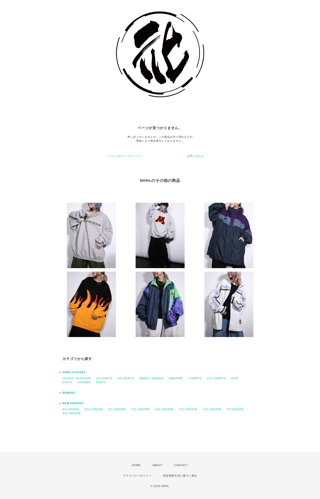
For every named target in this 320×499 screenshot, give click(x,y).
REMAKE (68, 392)
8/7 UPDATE (117, 409)
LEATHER (84, 382)
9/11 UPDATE (71, 413)
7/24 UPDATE (164, 409)
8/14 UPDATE (94, 409)
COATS (67, 382)
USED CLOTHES (74, 372)
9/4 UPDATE (70, 409)
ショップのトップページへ (125, 156)
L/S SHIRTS (104, 378)
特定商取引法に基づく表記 (180, 475)
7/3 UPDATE (235, 409)
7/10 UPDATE (212, 409)
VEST (235, 378)
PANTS (101, 382)
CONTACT (181, 465)
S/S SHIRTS (126, 378)
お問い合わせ (195, 156)
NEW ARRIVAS (72, 403)
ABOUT (157, 465)
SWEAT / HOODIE (151, 378)
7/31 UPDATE (140, 409)
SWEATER (176, 378)
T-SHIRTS (195, 378)
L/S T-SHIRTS (216, 378)
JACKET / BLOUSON (76, 378)
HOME (136, 465)
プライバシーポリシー (137, 475)
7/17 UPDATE (188, 409)
